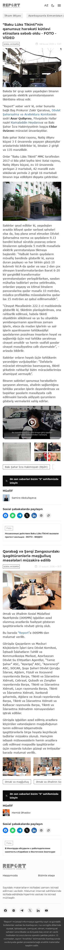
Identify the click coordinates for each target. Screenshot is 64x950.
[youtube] (46, 910)
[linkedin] (34, 515)
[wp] (12, 515)
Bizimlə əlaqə (46, 875)
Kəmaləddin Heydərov (26, 122)
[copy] (48, 515)
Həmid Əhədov (21, 812)
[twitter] (27, 515)
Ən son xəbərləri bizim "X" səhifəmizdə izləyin (34, 481)
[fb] (5, 515)
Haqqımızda (10, 875)
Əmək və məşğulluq (17, 781)
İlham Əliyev (13, 15)
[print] (41, 515)
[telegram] (20, 515)
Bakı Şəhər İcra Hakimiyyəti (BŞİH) (26, 466)
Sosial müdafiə (11, 44)
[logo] (11, 5)
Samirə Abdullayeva (24, 497)
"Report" (24, 632)
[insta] (13, 910)
